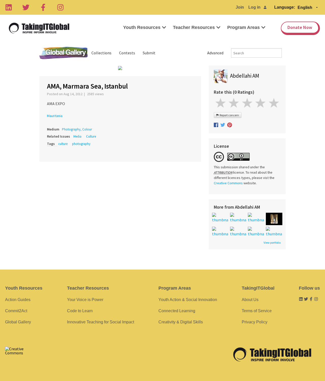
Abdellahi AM (244, 75)
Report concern (229, 115)
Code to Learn (80, 311)
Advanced (215, 52)
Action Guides (17, 299)
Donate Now (299, 27)
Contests (127, 52)
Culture (91, 136)
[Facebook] (43, 7)
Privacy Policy (254, 322)
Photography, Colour (77, 129)
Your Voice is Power (85, 299)
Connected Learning (176, 311)
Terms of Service (257, 311)
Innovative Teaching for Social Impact (100, 322)
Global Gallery (63, 53)
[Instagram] (60, 7)
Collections (101, 52)
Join (240, 7)
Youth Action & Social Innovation (187, 299)
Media (77, 136)
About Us (250, 299)
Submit (149, 52)
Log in (254, 7)
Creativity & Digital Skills (180, 322)
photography (81, 144)
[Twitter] (25, 7)
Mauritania (54, 115)
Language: (284, 7)
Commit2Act (16, 311)
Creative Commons (228, 183)
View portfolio (272, 242)
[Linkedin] (8, 7)
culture (63, 144)
